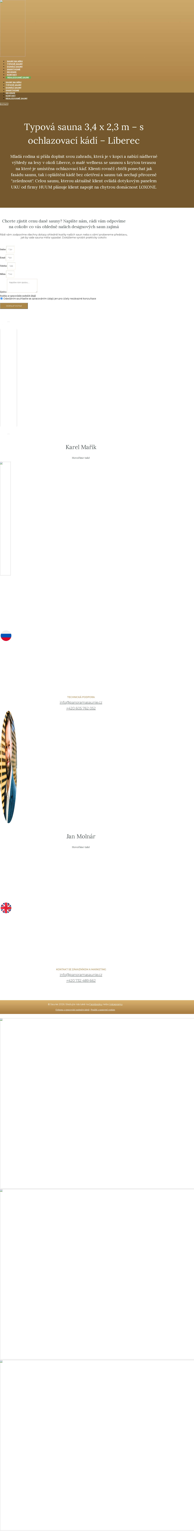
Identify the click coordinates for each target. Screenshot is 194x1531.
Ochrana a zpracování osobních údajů (72, 1010)
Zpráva (3, 292)
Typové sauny (15, 64)
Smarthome (13, 69)
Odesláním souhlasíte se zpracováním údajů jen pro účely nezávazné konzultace (49, 298)
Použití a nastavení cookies (103, 1010)
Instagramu (116, 1004)
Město (3, 274)
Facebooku (95, 1004)
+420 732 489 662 (81, 980)
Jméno (3, 249)
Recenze (11, 72)
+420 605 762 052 (81, 708)
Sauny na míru (15, 61)
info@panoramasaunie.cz (81, 702)
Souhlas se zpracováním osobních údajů (18, 296)
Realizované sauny (18, 77)
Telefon (3, 266)
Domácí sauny (15, 67)
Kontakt (12, 75)
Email (3, 257)
